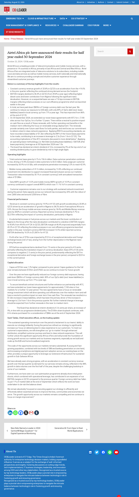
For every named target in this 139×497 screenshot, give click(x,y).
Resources (50, 25)
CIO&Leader (29, 61)
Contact (110, 2)
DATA (62, 18)
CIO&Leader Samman (73, 25)
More (106, 25)
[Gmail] (31, 412)
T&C (133, 2)
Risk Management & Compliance (22, 25)
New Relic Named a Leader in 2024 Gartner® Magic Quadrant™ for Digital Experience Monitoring (25, 431)
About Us (80, 2)
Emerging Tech (13, 18)
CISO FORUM (93, 25)
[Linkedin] (10, 412)
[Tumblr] (36, 412)
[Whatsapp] (15, 412)
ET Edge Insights (14, 32)
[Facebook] (20, 412)
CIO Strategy (78, 18)
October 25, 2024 (14, 61)
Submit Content (122, 2)
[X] (26, 412)
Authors (101, 2)
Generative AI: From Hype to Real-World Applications (69, 429)
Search (130, 51)
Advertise (91, 2)
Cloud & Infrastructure (40, 18)
